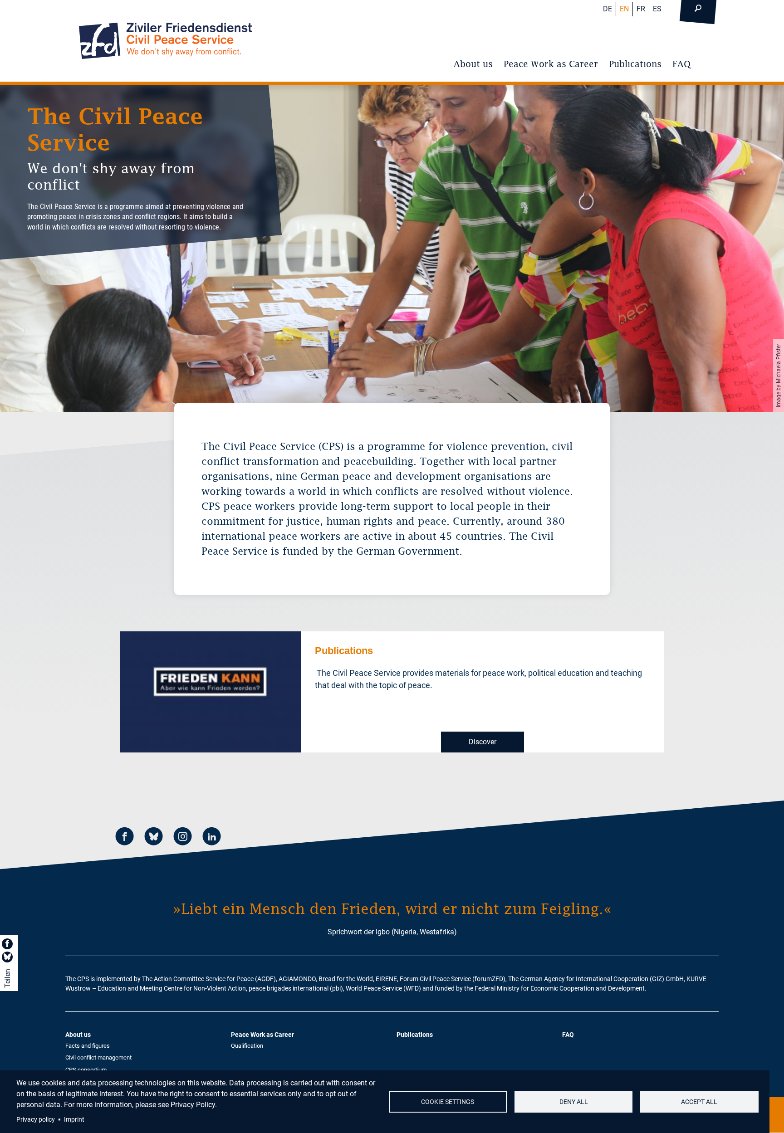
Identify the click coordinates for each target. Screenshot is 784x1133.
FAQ (681, 64)
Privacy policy (35, 1119)
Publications (635, 64)
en (624, 9)
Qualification (247, 1045)
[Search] (698, 9)
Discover (482, 741)
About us (473, 64)
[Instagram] (183, 837)
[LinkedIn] (212, 837)
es (657, 9)
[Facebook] (125, 837)
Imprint (74, 1119)
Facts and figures (87, 1045)
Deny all (573, 1101)
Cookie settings (447, 1101)
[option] (392, 248)
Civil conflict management (98, 1057)
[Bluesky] (154, 837)
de (607, 9)
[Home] (165, 41)
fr (641, 9)
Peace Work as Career (551, 64)
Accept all (699, 1101)
